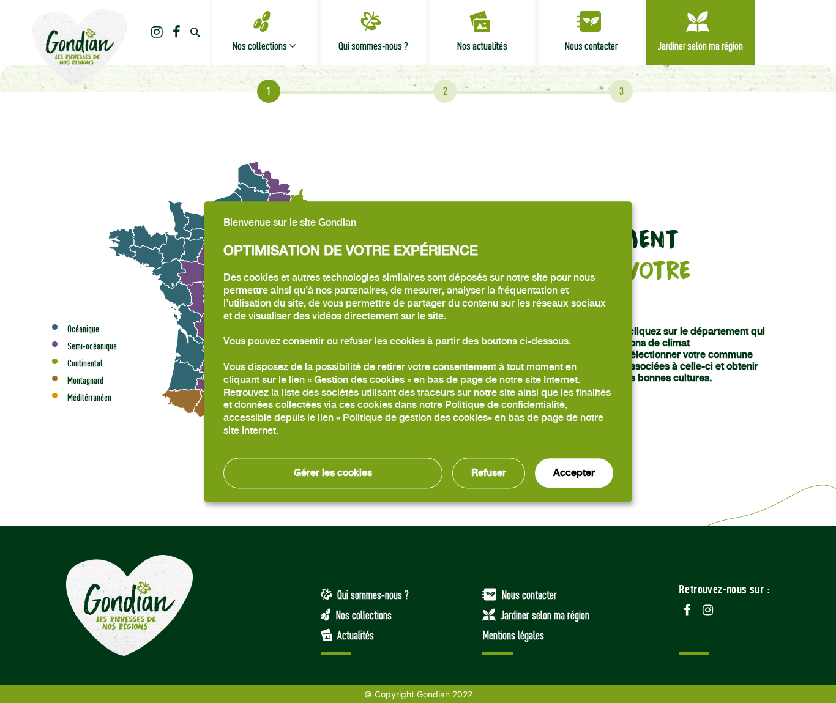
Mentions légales (513, 635)
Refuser (488, 472)
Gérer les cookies (333, 472)
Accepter (574, 472)
